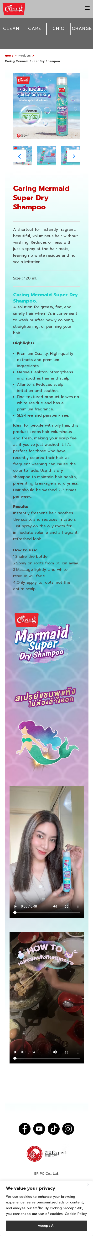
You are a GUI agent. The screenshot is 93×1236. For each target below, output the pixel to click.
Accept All (47, 1225)
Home (9, 56)
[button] (73, 155)
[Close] (88, 1184)
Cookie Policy (76, 1213)
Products (24, 56)
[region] (46, 1208)
